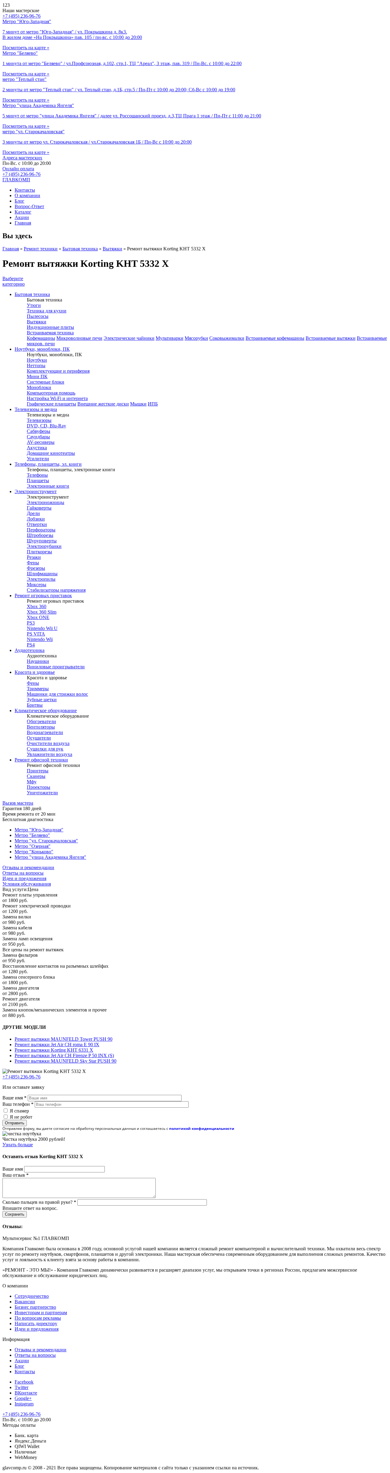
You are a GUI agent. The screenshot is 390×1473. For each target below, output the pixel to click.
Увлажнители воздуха (49, 754)
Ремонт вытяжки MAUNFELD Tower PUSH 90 (63, 1039)
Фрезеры (36, 568)
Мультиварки (169, 338)
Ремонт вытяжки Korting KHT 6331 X (54, 1050)
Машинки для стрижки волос (57, 694)
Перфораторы (41, 529)
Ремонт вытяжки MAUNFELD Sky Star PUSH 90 (65, 1061)
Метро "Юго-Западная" (39, 829)
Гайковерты (39, 507)
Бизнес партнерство (35, 1307)
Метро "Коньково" (34, 851)
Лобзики (36, 518)
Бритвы (35, 705)
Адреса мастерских (22, 157)
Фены (33, 562)
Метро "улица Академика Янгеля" (50, 857)
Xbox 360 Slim (41, 612)
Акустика (37, 447)
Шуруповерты (42, 540)
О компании (27, 195)
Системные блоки (45, 382)
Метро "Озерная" (33, 846)
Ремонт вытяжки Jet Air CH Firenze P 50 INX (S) (64, 1055)
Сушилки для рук (45, 748)
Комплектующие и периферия (58, 371)
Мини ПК (37, 376)
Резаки (34, 557)
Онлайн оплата (18, 168)
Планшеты (38, 480)
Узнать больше (17, 1144)
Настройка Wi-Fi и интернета (57, 398)
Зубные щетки (42, 699)
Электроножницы (45, 502)
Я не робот (21, 1117)
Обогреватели (41, 721)
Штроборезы (40, 535)
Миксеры (36, 584)
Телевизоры (39, 420)
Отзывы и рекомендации (28, 867)
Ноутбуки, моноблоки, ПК (42, 349)
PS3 (31, 622)
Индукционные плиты (50, 327)
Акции (22, 217)
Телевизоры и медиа (36, 409)
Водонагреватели (45, 732)
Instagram (24, 1403)
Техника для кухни (46, 310)
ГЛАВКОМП (16, 179)
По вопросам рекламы (38, 1318)
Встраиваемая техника (50, 332)
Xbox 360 (36, 606)
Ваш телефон (18, 1104)
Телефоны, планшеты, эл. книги (48, 464)
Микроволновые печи (79, 338)
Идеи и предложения (24, 878)
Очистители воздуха (48, 743)
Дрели (33, 513)
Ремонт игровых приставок (43, 595)
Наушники (38, 661)
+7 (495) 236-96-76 (21, 174)
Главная (23, 222)
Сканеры (36, 776)
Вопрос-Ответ (29, 206)
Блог (19, 201)
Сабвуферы (38, 431)
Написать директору (36, 1323)
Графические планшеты (51, 403)
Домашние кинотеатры (51, 453)
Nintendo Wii (40, 639)
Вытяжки (112, 248)
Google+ (23, 1398)
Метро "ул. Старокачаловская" (46, 840)
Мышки (138, 403)
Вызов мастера (17, 803)
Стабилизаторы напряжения (56, 590)
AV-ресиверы (41, 442)
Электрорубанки (44, 546)
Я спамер (19, 1110)
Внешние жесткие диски (103, 403)
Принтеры (37, 770)
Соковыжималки (226, 338)
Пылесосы (37, 316)
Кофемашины (41, 338)
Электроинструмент (36, 491)
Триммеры (38, 688)
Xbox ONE (38, 617)
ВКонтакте (26, 1392)
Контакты (25, 190)
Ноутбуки (37, 360)
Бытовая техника (80, 248)
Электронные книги (48, 486)
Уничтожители (42, 792)
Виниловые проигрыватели (56, 666)
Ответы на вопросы (23, 873)
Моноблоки (39, 387)
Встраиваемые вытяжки (331, 338)
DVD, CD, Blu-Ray (46, 425)
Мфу (32, 781)
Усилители (38, 458)
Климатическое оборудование (46, 710)
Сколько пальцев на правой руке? (39, 1202)
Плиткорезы (39, 551)
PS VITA (36, 633)
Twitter (21, 1387)
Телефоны (37, 475)
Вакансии (25, 1301)
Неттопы (36, 365)
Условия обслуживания (26, 883)
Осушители (39, 737)
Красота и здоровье (35, 672)
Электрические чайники (129, 338)
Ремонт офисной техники (41, 759)
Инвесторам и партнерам (41, 1312)
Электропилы (41, 579)
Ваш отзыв (15, 1175)
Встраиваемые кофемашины (275, 338)
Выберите (13, 281)
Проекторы (38, 787)
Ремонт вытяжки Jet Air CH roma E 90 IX (57, 1044)
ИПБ (153, 403)
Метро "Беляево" (32, 835)
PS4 (31, 644)
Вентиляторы (41, 727)
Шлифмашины (42, 573)
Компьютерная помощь (51, 392)
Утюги (34, 305)
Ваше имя (14, 1097)
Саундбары (38, 436)
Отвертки (37, 524)
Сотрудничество (32, 1296)
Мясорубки (196, 338)
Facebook (24, 1381)
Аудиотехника (29, 650)
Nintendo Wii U (42, 628)
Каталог (23, 211)
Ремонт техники (41, 248)
